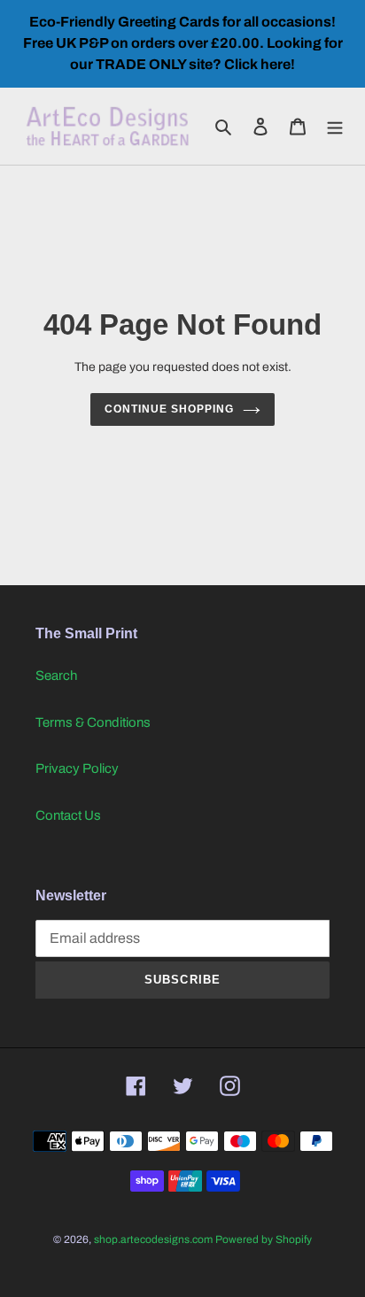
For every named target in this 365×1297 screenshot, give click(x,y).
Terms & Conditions (93, 722)
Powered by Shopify (263, 1239)
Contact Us (68, 815)
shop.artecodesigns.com (153, 1239)
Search (56, 675)
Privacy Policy (77, 768)
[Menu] (334, 126)
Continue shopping (169, 409)
